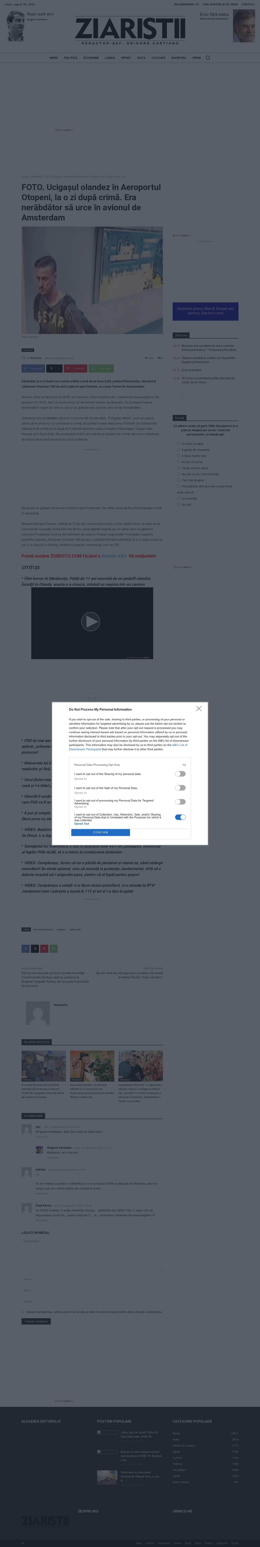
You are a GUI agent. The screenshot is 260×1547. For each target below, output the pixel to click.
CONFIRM (100, 832)
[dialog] (130, 773)
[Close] (200, 710)
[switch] (180, 774)
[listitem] (130, 765)
